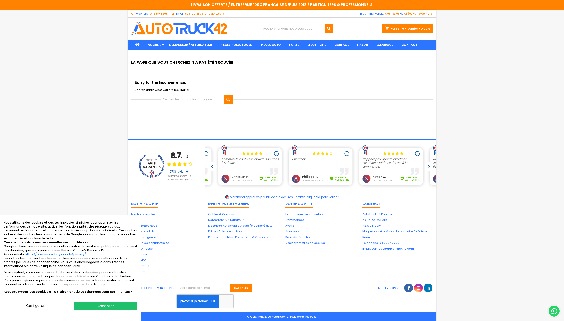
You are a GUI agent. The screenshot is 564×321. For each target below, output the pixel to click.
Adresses (292, 231)
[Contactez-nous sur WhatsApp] (554, 311)
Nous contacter (142, 248)
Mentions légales (143, 214)
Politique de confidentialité (150, 243)
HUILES (294, 45)
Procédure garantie (145, 237)
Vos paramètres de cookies (305, 243)
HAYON (362, 45)
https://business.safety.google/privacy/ (55, 254)
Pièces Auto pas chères (225, 231)
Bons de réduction (298, 237)
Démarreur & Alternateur (226, 220)
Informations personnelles (304, 214)
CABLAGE (341, 45)
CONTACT (409, 45)
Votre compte (299, 203)
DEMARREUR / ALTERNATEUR (190, 45)
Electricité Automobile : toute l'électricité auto (240, 226)
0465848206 (159, 13)
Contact (371, 203)
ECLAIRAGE (384, 45)
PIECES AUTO (271, 45)
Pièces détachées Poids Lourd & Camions (238, 237)
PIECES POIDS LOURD (236, 45)
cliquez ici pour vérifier (323, 197)
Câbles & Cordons (221, 214)
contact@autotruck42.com (204, 13)
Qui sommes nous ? (145, 226)
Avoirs (289, 226)
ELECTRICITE (317, 45)
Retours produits (143, 231)
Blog (363, 13)
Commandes (294, 220)
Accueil (154, 45)
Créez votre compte (418, 13)
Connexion (392, 13)
